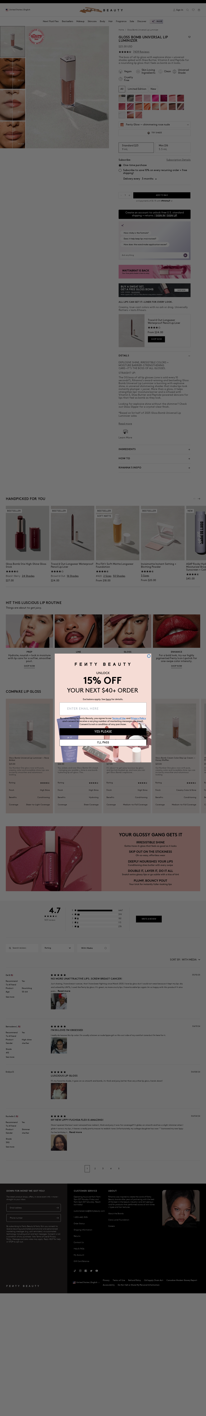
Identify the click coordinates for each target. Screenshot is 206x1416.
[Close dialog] (148, 656)
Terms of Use (119, 718)
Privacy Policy (138, 718)
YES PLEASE (103, 731)
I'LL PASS (103, 742)
